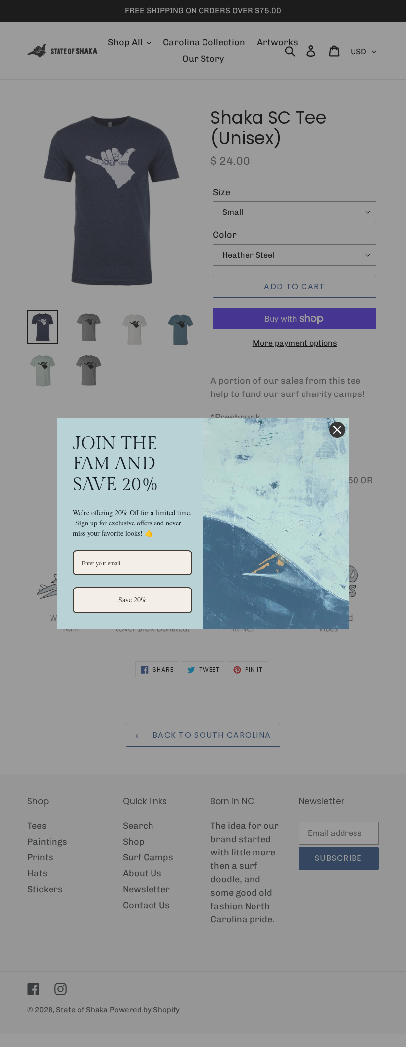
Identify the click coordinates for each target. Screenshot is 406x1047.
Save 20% (132, 599)
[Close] (337, 430)
